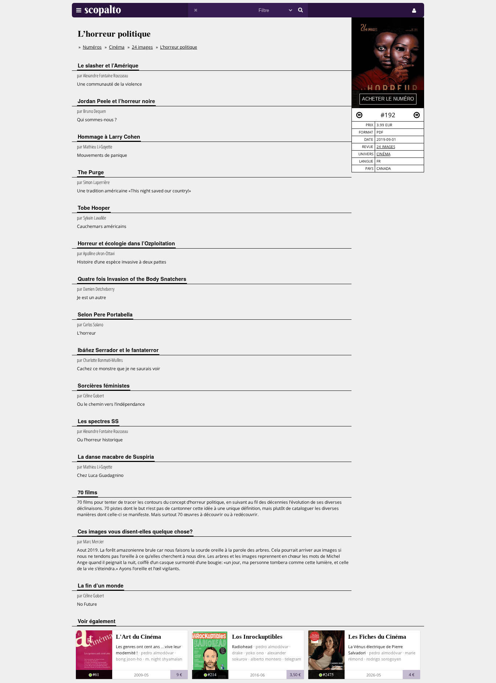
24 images (386, 146)
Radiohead (242, 646)
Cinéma (383, 154)
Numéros (92, 47)
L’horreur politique (178, 47)
